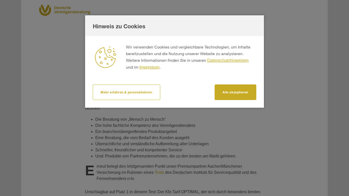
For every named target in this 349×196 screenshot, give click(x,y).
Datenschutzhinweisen (228, 60)
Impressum (149, 67)
